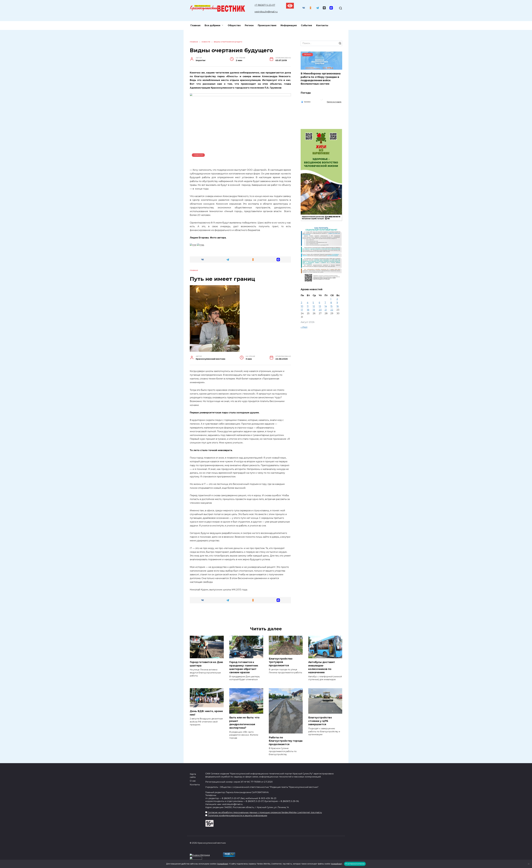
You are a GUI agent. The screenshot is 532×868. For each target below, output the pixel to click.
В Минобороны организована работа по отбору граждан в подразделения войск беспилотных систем (321, 78)
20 (320, 309)
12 (314, 306)
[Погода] (305, 102)
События (306, 25)
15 (331, 306)
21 (326, 309)
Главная (195, 25)
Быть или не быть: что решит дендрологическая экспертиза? (244, 722)
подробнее (223, 864)
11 (308, 306)
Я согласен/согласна (355, 864)
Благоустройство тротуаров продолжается (280, 662)
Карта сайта (193, 775)
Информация (289, 25)
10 (302, 306)
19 (314, 309)
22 (331, 309)
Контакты (322, 25)
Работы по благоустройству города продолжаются (285, 741)
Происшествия (267, 25)
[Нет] (528, 863)
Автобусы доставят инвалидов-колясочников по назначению (321, 667)
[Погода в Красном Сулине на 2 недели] (334, 102)
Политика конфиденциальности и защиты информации (237, 815)
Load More (240, 614)
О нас (193, 781)
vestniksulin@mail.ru (266, 11)
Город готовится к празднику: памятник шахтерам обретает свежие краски (243, 667)
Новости (198, 155)
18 (308, 309)
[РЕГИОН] (321, 68)
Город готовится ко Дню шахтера (206, 664)
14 (326, 306)
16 (338, 306)
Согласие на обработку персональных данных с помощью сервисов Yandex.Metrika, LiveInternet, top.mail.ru (265, 812)
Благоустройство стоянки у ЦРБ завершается (320, 721)
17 (302, 309)
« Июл (304, 327)
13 (320, 306)
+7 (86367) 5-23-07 (265, 5)
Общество (234, 25)
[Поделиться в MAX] (278, 259)
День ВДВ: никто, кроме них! (206, 713)
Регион (249, 25)
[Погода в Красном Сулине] (321, 99)
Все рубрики (212, 25)
